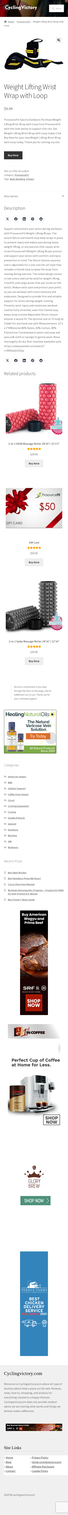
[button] (59, 40)
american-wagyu (17, 776)
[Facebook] (15, 218)
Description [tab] (11, 196)
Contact (11, 1471)
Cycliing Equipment (18, 806)
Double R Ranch (16, 817)
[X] (7, 218)
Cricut (11, 800)
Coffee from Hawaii (18, 794)
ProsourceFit (23, 21)
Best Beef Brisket (17, 872)
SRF (10, 841)
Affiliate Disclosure (43, 1466)
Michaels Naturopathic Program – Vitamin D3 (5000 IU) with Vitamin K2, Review (35, 892)
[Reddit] (40, 218)
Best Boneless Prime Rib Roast (24, 878)
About (9, 1466)
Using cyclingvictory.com (46, 1462)
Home (11, 21)
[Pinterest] (32, 218)
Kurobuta (13, 829)
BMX (10, 782)
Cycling (12, 812)
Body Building (17, 179)
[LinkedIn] (24, 218)
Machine (12, 835)
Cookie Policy (40, 1471)
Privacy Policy (40, 1457)
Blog (9, 1462)
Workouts (13, 847)
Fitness (30, 179)
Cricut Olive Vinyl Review (21, 884)
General (12, 823)
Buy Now (13, 155)
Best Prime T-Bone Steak (21, 899)
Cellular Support (17, 788)
